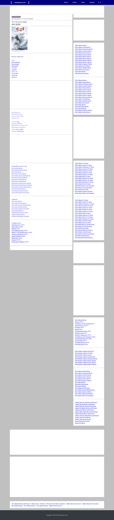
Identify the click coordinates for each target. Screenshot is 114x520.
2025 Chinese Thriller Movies (83, 101)
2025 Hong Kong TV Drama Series (84, 224)
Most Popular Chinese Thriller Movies (21, 187)
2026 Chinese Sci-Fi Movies (82, 66)
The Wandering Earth (18, 230)
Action (17, 129)
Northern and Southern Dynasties (20, 216)
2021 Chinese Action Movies (19, 203)
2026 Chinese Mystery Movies (83, 62)
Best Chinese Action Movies (19, 173)
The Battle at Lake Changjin (83, 323)
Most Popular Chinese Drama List (84, 351)
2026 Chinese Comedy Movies (83, 51)
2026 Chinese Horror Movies (83, 58)
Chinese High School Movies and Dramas (86, 411)
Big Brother (15, 238)
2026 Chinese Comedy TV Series (84, 169)
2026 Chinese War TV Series (83, 184)
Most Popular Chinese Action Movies (21, 183)
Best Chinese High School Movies (84, 393)
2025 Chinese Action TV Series (83, 202)
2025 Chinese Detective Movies (83, 110)
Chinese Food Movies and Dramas (84, 410)
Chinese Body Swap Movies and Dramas (86, 402)
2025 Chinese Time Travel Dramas (84, 233)
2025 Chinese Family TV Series (83, 209)
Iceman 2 (14, 240)
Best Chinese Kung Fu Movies (19, 177)
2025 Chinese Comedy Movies (83, 86)
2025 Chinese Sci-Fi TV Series (83, 220)
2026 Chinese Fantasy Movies (83, 54)
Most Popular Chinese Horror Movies (85, 362)
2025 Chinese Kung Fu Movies (83, 93)
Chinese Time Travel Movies (83, 417)
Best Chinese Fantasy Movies (83, 376)
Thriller (21, 129)
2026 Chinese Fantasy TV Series (84, 174)
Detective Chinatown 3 (81, 335)
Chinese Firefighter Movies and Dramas (86, 408)
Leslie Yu (14, 69)
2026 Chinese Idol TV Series (82, 176)
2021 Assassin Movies (17, 210)
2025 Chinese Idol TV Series (82, 213)
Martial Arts (21, 131)
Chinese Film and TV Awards (90, 503)
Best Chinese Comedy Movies (83, 375)
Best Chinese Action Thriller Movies (21, 175)
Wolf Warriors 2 (16, 225)
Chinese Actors (35, 503)
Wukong (14, 228)
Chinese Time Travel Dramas (83, 419)
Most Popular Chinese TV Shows (84, 353)
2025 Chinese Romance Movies (83, 97)
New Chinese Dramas (42, 505)
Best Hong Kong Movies (81, 384)
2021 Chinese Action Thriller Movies (21, 205)
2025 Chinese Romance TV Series (84, 219)
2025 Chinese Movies (81, 80)
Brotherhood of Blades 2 (18, 241)
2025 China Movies (80, 104)
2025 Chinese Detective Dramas (83, 230)
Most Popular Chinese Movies (19, 170)
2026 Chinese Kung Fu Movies (83, 60)
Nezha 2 (77, 322)
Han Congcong (16, 62)
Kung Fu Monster (16, 236)
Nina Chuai (15, 66)
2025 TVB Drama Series (81, 228)
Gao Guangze (15, 64)
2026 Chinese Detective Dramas (83, 191)
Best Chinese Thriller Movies (19, 179)
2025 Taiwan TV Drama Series (83, 226)
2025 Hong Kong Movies (82, 106)
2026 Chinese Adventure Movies (84, 49)
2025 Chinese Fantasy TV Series (84, 211)
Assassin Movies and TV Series (20, 212)
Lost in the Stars (79, 344)
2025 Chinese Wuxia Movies (82, 112)
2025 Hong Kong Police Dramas (84, 237)
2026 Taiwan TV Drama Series (83, 187)
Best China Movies (16, 172)
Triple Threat (15, 226)
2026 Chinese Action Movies (82, 47)
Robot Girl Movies (80, 423)
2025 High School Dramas (82, 235)
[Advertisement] (50, 10)
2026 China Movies (80, 71)
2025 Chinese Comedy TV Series (84, 205)
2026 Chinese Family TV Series (83, 172)
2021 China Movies (17, 201)
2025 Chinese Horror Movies (83, 91)
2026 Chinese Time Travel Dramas (84, 193)
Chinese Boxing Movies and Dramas (85, 404)
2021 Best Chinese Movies (19, 188)
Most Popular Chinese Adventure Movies (86, 358)
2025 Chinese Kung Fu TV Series (84, 215)
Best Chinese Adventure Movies (83, 373)
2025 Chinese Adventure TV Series (84, 204)
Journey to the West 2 (18, 234)
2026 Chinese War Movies (82, 69)
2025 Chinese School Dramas (83, 232)
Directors (42, 503)
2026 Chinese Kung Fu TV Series (84, 178)
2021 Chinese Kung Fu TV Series (20, 192)
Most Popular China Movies (19, 181)
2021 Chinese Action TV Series (20, 190)
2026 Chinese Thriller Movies (83, 67)
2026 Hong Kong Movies (82, 73)
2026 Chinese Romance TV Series (84, 182)
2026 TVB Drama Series (81, 189)
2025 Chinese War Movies (82, 102)
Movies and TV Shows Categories (56, 503)
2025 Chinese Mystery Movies (83, 95)
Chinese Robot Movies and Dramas (84, 413)
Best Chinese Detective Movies (83, 391)
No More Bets (79, 340)
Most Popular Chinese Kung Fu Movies (22, 185)
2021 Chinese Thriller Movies (19, 207)
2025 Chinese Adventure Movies (84, 84)
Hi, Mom (77, 327)
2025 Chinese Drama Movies (83, 87)
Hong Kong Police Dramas (82, 421)
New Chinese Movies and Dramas (21, 503)
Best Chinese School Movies (82, 388)
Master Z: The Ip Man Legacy (20, 232)
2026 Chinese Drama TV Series (83, 170)
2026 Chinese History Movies (83, 56)
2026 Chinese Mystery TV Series (84, 180)
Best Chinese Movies (17, 168)
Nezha (76, 329)
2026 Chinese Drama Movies (83, 52)
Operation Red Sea (80, 342)
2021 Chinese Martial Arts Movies (20, 208)
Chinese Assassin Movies (18, 214)
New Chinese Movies (29, 505)
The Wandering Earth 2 (81, 338)
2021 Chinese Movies (16, 18)
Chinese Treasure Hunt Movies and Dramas (87, 415)
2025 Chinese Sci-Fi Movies (82, 99)
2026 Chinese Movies (81, 45)
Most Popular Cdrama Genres (83, 355)
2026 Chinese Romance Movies (83, 64)
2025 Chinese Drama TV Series (83, 207)
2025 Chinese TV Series (81, 200)
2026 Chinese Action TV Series (83, 165)
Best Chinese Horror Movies (83, 378)
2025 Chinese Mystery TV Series (84, 217)
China (18, 121)
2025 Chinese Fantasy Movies (83, 89)
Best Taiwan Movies (80, 386)
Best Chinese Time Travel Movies (84, 395)
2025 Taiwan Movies (80, 108)
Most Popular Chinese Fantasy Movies (85, 360)
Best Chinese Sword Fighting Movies (85, 390)
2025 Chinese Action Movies (82, 82)
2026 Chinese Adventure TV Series (84, 167)
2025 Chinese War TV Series (83, 222)
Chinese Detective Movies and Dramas (85, 406)
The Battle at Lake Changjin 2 (83, 337)
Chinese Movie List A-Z (55, 505)
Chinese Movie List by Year (73, 503)
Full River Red (79, 333)
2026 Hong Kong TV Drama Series (84, 185)
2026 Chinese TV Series (81, 163)
